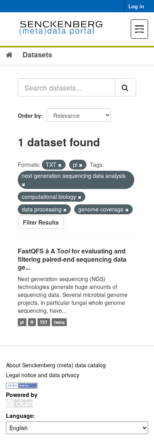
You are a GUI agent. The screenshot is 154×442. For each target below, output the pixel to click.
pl (22, 322)
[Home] (9, 54)
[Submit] (125, 87)
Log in (136, 6)
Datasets (37, 54)
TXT (43, 322)
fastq (59, 322)
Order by (29, 115)
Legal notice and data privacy (42, 375)
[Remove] (60, 165)
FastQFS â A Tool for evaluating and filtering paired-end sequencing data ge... (72, 259)
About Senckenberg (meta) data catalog (56, 365)
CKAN (19, 403)
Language (19, 415)
